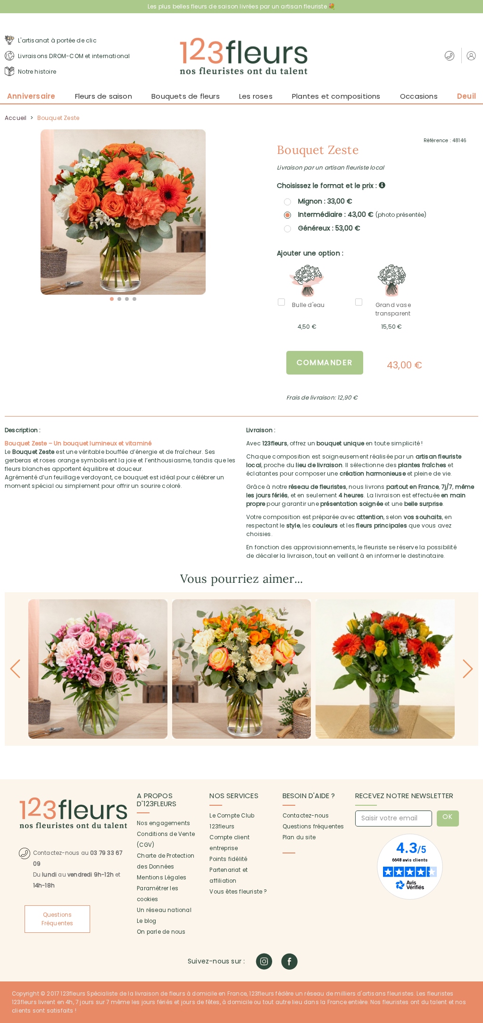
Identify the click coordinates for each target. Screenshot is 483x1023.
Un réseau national (164, 910)
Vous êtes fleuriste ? (237, 891)
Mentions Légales (161, 877)
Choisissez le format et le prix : (328, 185)
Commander (325, 362)
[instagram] (264, 961)
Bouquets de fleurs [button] (185, 96)
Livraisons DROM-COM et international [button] (73, 56)
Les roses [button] (256, 96)
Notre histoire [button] (36, 72)
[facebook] (289, 961)
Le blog (146, 921)
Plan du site (299, 837)
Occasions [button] (419, 96)
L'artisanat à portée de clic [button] (57, 40)
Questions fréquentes (313, 826)
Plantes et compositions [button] (336, 96)
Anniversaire (31, 96)
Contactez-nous (306, 815)
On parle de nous (161, 932)
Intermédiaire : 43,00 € (362, 214)
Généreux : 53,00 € (329, 228)
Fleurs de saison (103, 96)
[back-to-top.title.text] (471, 931)
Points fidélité (228, 859)
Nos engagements (163, 823)
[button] (472, 55)
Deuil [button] (466, 96)
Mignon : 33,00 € (325, 201)
